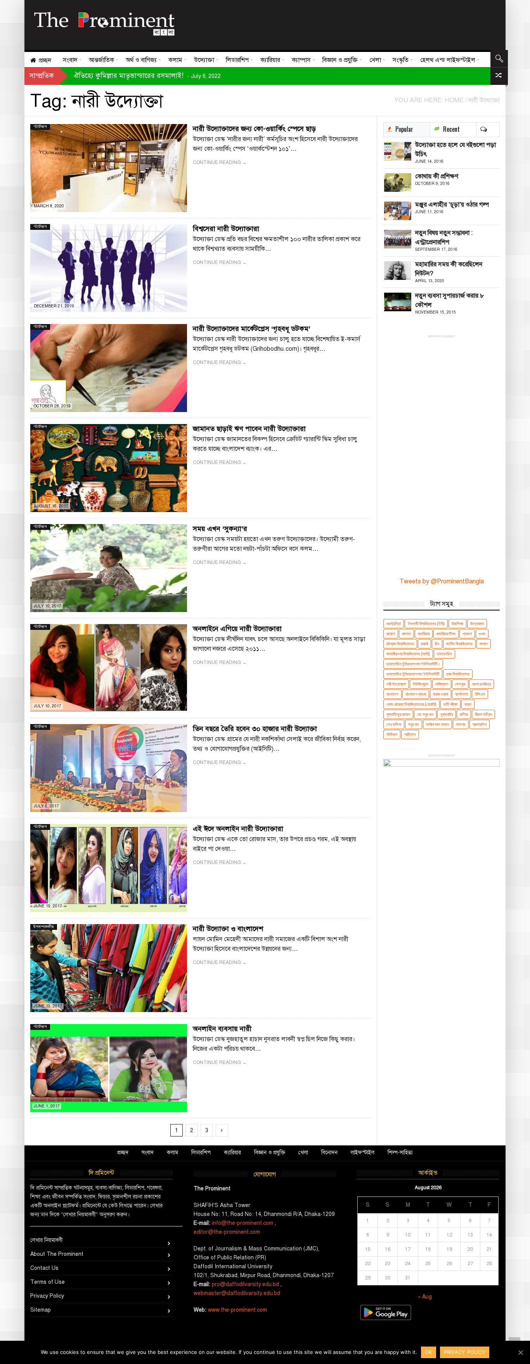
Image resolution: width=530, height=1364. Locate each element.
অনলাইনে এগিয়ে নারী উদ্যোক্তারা (237, 628)
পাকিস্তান (441, 683)
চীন (437, 643)
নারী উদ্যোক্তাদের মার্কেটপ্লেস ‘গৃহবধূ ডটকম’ (251, 328)
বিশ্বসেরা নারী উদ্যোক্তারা (226, 228)
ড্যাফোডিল (444, 653)
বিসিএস (480, 694)
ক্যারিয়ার (424, 633)
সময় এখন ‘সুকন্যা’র (220, 528)
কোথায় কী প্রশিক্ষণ (436, 176)
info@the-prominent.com (242, 1223)
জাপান (484, 643)
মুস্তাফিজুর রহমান (398, 714)
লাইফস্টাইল (362, 1152)
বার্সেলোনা (461, 694)
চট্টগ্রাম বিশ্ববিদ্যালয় (400, 643)
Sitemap (40, 1310)
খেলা (303, 1152)
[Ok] (520, 1352)
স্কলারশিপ (480, 724)
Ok (428, 1352)
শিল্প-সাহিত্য (400, 1152)
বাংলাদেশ (392, 694)
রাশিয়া (464, 714)
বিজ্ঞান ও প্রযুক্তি (269, 1152)
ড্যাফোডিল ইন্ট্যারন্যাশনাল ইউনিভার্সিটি (412, 673)
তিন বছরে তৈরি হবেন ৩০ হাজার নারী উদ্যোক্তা (255, 728)
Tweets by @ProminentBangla (442, 581)
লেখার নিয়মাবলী (46, 1240)
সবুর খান (413, 724)
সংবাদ (148, 1152)
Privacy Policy (47, 1296)
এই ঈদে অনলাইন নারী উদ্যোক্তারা (238, 828)
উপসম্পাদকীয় (43, 926)
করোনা (390, 633)
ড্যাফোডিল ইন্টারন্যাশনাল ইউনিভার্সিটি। (413, 663)
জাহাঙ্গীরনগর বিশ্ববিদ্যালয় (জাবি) (408, 653)
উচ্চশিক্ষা (457, 623)
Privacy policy (465, 1352)
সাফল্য (461, 724)
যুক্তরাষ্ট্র (446, 714)
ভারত (467, 704)
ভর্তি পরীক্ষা (450, 704)
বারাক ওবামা (440, 694)
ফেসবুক (460, 683)
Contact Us (44, 1268)
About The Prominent (56, 1254)
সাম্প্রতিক (41, 75)
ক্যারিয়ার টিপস (446, 633)
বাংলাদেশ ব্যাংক (415, 694)
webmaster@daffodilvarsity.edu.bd (237, 1293)
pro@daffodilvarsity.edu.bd (245, 1284)
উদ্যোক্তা (477, 623)
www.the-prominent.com (237, 1310)
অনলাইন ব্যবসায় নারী (222, 1028)
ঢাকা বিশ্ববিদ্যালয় (457, 673)
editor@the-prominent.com (227, 1232)
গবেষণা (467, 633)
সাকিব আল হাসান (437, 724)
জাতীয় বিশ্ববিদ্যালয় (459, 643)
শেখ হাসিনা (393, 724)
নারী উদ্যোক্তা (396, 683)
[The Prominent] (104, 21)
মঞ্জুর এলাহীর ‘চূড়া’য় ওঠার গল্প (452, 205)
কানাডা (406, 633)
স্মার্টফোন (410, 734)
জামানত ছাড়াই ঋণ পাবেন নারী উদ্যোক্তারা (249, 428)
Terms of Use (47, 1282)
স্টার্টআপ (40, 126)
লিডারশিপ (201, 1152)
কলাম (172, 1152)
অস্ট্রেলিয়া (393, 623)
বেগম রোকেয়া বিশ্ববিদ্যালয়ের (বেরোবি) (411, 704)
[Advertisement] (336, 23)
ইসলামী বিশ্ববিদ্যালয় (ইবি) (426, 623)
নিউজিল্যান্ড (420, 683)
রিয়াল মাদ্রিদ (483, 714)
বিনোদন (329, 1152)
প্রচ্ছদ (122, 1152)
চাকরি (424, 643)
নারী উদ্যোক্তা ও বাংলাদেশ (228, 928)
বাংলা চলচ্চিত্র (481, 683)
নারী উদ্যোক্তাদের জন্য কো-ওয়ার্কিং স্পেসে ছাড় (254, 128)
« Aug (425, 1296)
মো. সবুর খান (425, 714)
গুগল (482, 633)
